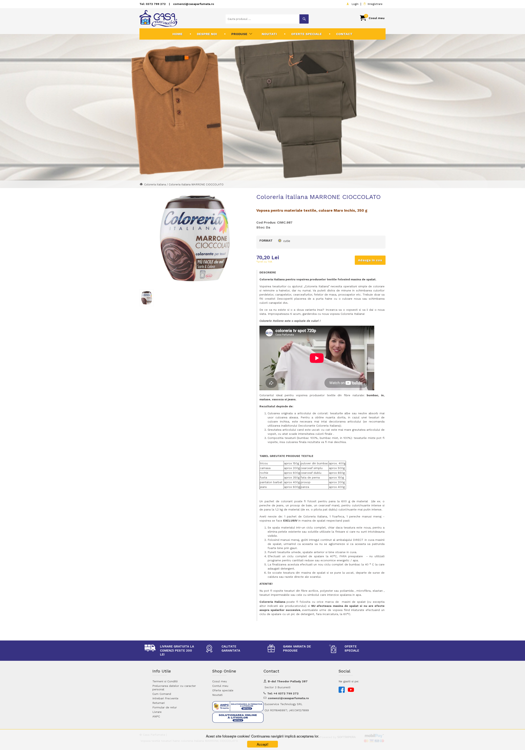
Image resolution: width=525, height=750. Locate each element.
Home (177, 34)
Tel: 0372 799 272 (152, 4)
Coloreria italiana (155, 184)
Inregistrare (374, 4)
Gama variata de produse (297, 648)
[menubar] (262, 34)
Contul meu (220, 685)
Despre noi (207, 34)
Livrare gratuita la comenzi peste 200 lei (177, 650)
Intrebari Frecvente (165, 698)
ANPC (156, 716)
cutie (286, 241)
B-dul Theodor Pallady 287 (288, 681)
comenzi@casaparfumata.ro (193, 4)
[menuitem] (177, 34)
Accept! (262, 744)
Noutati (269, 34)
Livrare (157, 711)
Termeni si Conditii (165, 681)
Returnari (158, 702)
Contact (344, 34)
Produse (239, 34)
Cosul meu (219, 681)
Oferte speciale (306, 34)
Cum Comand (161, 693)
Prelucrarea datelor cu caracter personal (174, 687)
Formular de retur (164, 707)
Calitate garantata (230, 648)
